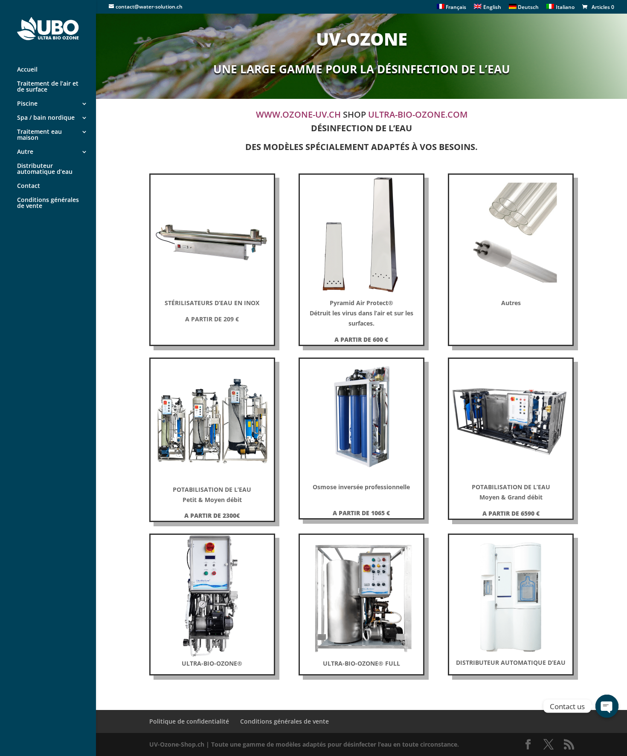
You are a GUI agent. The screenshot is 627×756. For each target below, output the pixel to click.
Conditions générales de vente (48, 203)
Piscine (27, 104)
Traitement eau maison (39, 135)
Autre (25, 152)
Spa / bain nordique (46, 118)
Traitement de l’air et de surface (47, 87)
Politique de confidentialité (189, 721)
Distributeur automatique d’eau (45, 169)
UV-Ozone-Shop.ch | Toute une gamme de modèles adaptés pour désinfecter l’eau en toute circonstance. (304, 744)
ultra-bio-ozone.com (417, 114)
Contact (28, 186)
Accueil (27, 69)
